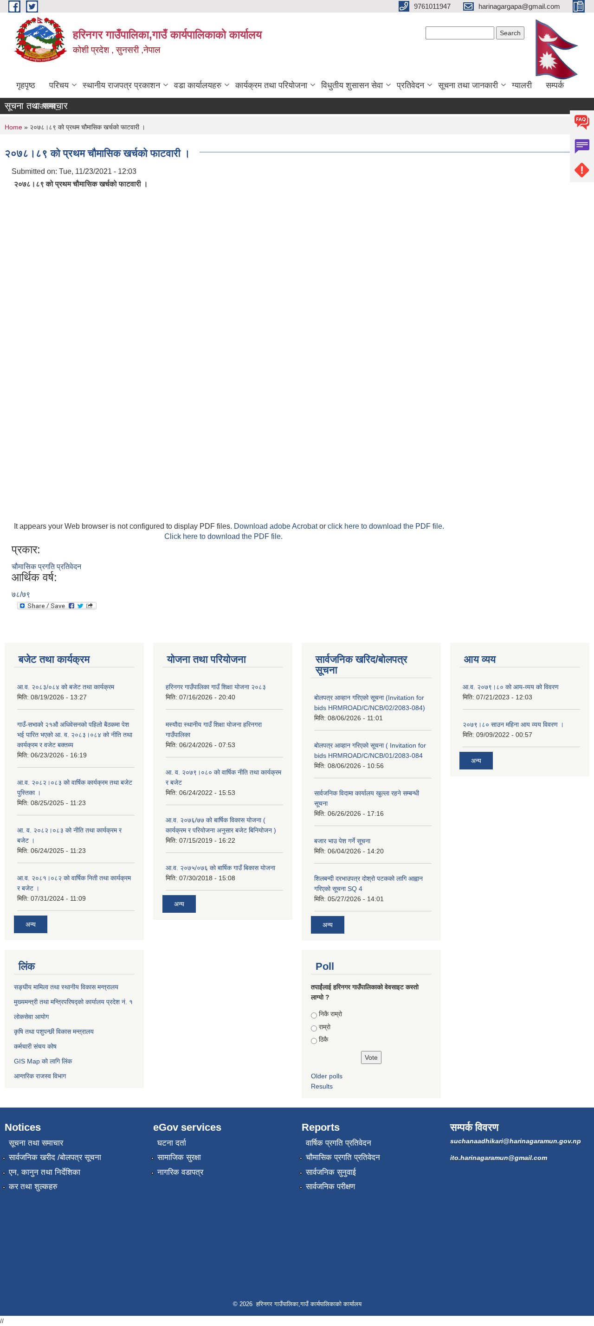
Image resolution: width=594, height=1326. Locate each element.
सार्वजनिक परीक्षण (330, 1186)
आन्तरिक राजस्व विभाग (40, 1076)
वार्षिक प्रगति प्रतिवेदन (338, 1143)
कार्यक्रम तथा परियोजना (271, 85)
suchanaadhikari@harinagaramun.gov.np (515, 1141)
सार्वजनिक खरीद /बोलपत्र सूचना (55, 1157)
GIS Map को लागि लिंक (43, 1061)
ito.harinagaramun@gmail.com (498, 1157)
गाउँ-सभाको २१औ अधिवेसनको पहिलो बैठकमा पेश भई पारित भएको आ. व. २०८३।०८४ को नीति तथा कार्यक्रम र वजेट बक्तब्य (74, 735)
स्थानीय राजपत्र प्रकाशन (121, 85)
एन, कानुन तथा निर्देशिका (44, 1172)
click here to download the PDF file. (386, 526)
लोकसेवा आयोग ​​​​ (32, 1016)
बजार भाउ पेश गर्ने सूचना (342, 841)
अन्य (31, 924)
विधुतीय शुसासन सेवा (352, 85)
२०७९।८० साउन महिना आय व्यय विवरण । (513, 724)
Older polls (326, 1076)
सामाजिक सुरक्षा (179, 1157)
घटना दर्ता (171, 1143)
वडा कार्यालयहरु (197, 85)
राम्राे (324, 1027)
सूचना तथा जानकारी (468, 85)
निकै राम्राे (330, 1014)
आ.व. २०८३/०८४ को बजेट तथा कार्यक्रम (65, 687)
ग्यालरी (522, 85)
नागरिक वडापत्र (180, 1172)
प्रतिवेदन (410, 85)
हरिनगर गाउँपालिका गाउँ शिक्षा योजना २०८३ (216, 687)
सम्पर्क (555, 85)
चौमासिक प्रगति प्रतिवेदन (46, 566)
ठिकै (323, 1039)
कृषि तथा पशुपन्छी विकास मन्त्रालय (54, 1031)
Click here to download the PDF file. (223, 536)
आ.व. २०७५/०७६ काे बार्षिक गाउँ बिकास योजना (220, 867)
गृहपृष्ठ (25, 85)
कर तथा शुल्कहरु (33, 1186)
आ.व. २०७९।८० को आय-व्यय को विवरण (511, 687)
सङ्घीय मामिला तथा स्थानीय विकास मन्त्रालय (66, 987)
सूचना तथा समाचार (36, 1143)
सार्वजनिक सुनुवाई (331, 1172)
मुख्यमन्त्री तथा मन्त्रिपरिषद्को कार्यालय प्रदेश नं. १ (73, 1002)
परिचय (59, 85)
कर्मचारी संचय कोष (35, 1046)
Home (13, 127)
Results (322, 1086)
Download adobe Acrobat (276, 526)
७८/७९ (21, 594)
